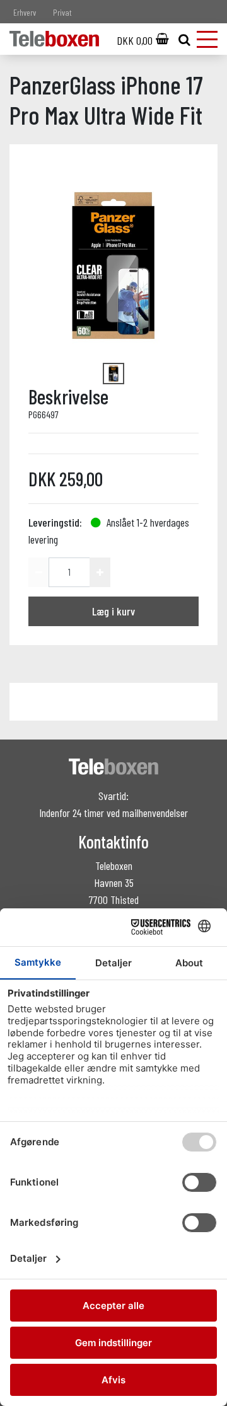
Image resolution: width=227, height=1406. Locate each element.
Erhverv (24, 12)
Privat (62, 12)
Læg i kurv (113, 611)
